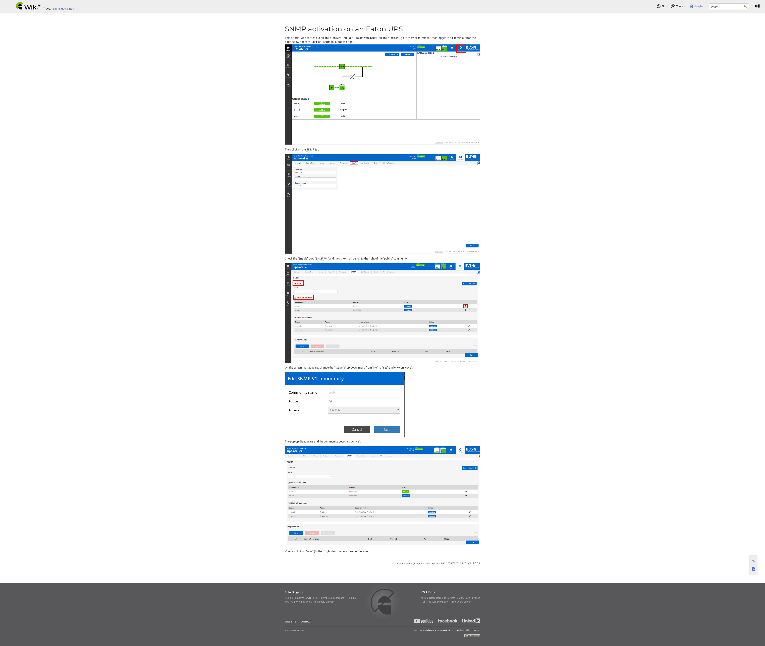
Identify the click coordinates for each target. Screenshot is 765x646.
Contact (306, 621)
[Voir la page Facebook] (447, 620)
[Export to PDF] (753, 569)
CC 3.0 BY (475, 630)
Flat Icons (431, 630)
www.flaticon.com (449, 630)
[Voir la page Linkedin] (470, 621)
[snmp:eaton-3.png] (382, 313)
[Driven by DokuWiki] (472, 635)
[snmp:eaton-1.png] (382, 94)
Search (746, 6)
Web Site (290, 621)
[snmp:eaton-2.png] (382, 204)
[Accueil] (28, 6)
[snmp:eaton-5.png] (382, 404)
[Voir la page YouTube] (423, 621)
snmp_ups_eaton (63, 8)
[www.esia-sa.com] (757, 6)
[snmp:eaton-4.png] (382, 496)
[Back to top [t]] (753, 561)
